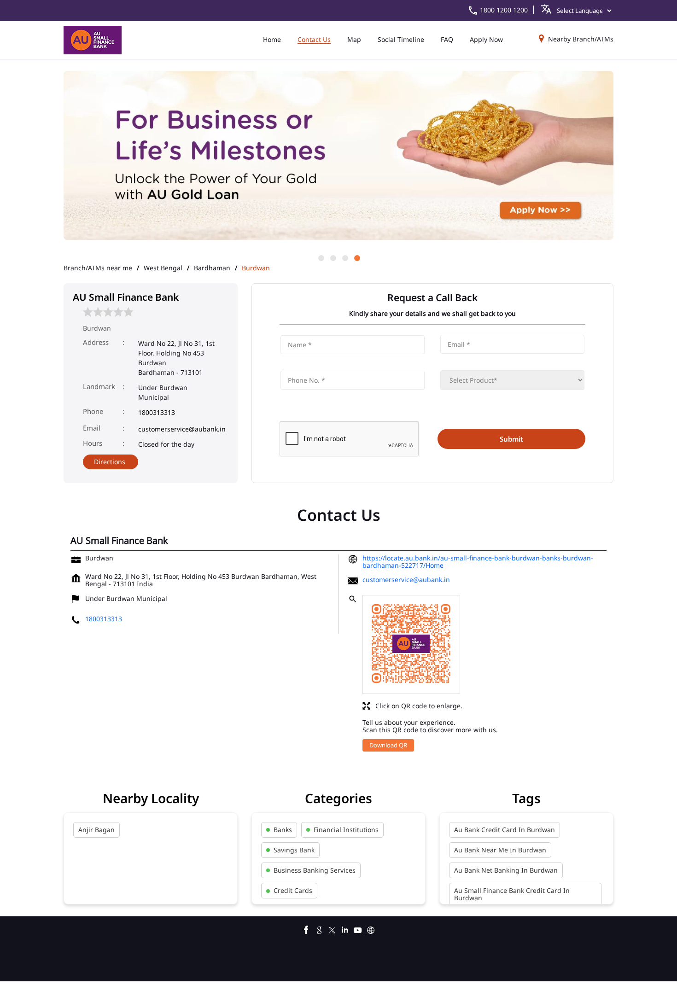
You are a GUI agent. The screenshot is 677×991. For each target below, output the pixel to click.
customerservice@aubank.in (182, 429)
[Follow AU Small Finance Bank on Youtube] (357, 928)
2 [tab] (332, 257)
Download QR (388, 745)
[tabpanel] (338, 156)
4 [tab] (356, 257)
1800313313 (156, 412)
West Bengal (163, 268)
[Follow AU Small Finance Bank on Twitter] (332, 928)
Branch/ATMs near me (98, 268)
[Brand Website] (370, 928)
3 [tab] (344, 257)
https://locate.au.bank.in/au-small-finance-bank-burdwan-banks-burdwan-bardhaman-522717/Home (477, 562)
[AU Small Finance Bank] (93, 40)
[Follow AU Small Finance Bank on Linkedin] (344, 928)
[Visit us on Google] (319, 928)
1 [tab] (320, 257)
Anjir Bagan (96, 829)
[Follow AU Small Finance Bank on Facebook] (306, 928)
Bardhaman (212, 268)
